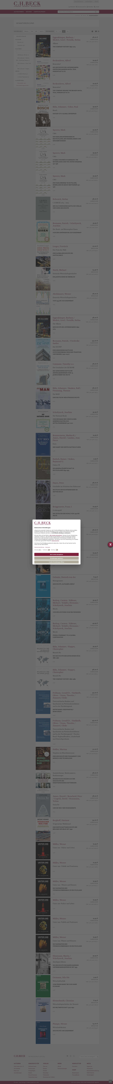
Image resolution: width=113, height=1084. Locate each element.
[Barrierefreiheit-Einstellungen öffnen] (110, 544)
